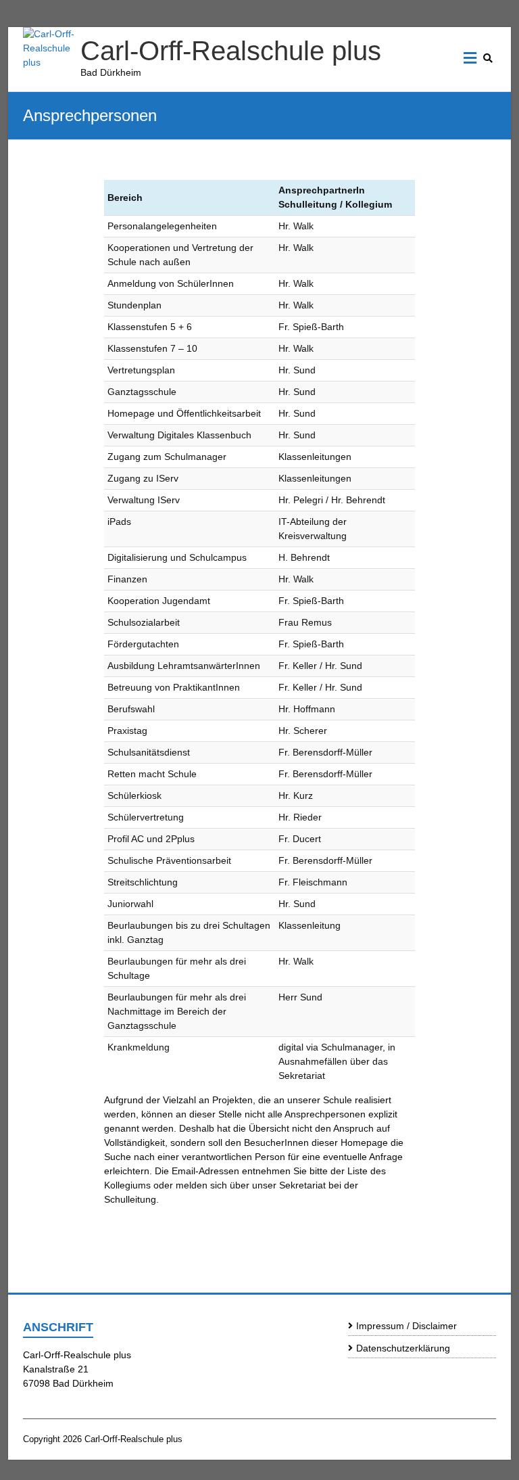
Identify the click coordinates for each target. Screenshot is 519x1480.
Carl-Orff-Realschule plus (230, 51)
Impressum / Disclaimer (406, 1325)
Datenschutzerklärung (403, 1348)
